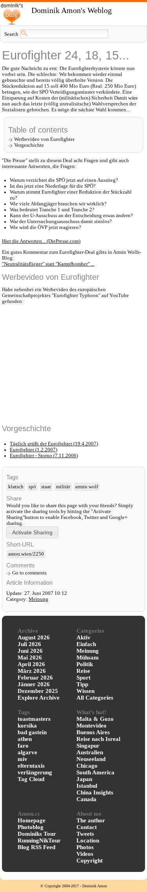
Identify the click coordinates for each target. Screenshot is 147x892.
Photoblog (31, 827)
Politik (84, 664)
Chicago (87, 766)
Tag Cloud (31, 779)
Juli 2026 (29, 644)
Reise (83, 671)
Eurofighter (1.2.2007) (33, 449)
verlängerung (35, 772)
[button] (32, 532)
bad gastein (32, 732)
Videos (84, 854)
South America (95, 772)
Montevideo (91, 725)
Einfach (86, 644)
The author (90, 820)
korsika (27, 725)
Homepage (31, 820)
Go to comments (29, 573)
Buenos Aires (93, 732)
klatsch (16, 486)
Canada (86, 799)
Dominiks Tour (37, 834)
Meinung (38, 599)
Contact (86, 827)
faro (23, 745)
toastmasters (34, 719)
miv (22, 759)
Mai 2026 (30, 657)
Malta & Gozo (95, 719)
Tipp (82, 684)
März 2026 (32, 671)
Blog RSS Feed (36, 847)
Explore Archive (39, 697)
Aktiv (83, 637)
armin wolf (86, 486)
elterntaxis (31, 766)
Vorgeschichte (29, 145)
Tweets (85, 834)
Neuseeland (90, 759)
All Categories (94, 697)
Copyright (89, 860)
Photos (85, 847)
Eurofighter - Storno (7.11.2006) (44, 455)
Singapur (88, 745)
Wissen (85, 691)
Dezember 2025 (38, 691)
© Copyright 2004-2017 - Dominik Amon (73, 886)
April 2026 (31, 664)
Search (11, 34)
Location (87, 840)
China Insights (94, 792)
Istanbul (86, 786)
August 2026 (34, 637)
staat (46, 486)
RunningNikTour (39, 840)
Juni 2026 (30, 651)
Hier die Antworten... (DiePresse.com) (41, 241)
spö (32, 486)
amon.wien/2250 (26, 554)
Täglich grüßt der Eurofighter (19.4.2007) (54, 444)
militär (63, 486)
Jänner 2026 (34, 684)
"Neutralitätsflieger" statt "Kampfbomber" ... (48, 264)
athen (25, 739)
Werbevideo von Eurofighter (44, 139)
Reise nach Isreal (98, 739)
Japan (84, 779)
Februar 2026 (35, 677)
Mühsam (87, 657)
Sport (83, 677)
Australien (89, 752)
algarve (27, 752)
